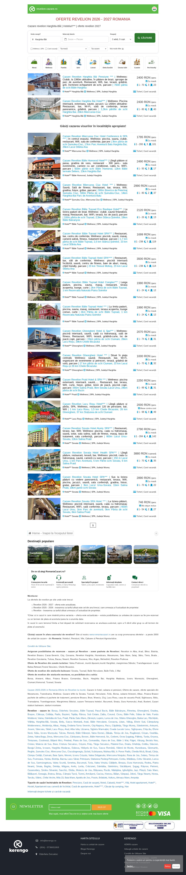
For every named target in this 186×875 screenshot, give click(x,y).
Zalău (103, 714)
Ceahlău (154, 733)
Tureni (81, 774)
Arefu (73, 766)
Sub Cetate (93, 714)
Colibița (49, 714)
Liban (122, 721)
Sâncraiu (40, 729)
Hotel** (151, 782)
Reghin (31, 751)
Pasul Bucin (101, 710)
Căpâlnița (116, 725)
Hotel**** (98, 786)
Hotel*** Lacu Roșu (73, 419)
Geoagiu (42, 774)
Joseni (31, 729)
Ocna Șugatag (127, 736)
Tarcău (31, 777)
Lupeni (100, 718)
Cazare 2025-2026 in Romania (42, 690)
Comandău (94, 740)
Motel (103, 782)
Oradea (154, 710)
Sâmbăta (101, 766)
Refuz (167, 866)
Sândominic (142, 725)
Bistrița (55, 759)
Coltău (145, 744)
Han (127, 786)
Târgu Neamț (143, 774)
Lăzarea (85, 729)
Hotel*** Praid (70, 394)
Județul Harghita (94, 175)
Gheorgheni (143, 710)
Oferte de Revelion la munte (72, 690)
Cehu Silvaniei (144, 759)
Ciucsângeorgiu (75, 751)
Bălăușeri (32, 774)
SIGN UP (102, 807)
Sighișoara (136, 729)
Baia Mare (70, 777)
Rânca (82, 714)
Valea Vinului (100, 762)
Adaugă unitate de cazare (136, 849)
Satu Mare (152, 770)
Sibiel (48, 729)
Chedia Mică (138, 751)
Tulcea (62, 733)
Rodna (148, 762)
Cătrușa (40, 714)
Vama (40, 718)
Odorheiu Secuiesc (68, 710)
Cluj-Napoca (98, 725)
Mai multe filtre (115, 49)
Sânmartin (153, 748)
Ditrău (72, 770)
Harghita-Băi (42, 721)
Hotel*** (120, 782)
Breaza (122, 762)
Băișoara (97, 770)
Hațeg (63, 725)
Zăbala (109, 733)
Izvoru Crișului (80, 755)
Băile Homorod (97, 736)
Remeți (70, 733)
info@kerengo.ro (48, 840)
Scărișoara (96, 751)
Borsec (85, 736)
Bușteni (65, 714)
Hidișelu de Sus (89, 748)
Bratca (51, 774)
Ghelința (136, 744)
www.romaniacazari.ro (100, 634)
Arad (86, 721)
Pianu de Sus (80, 740)
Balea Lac (142, 718)
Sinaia (39, 766)
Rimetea (131, 710)
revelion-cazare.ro (46, 8)
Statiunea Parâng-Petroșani (104, 759)
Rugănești (135, 733)
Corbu (122, 759)
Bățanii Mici (56, 740)
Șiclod (87, 751)
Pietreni (154, 766)
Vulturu (111, 777)
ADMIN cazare (131, 844)
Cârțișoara (75, 736)
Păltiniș (138, 736)
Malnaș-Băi (109, 751)
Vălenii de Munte (124, 748)
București (81, 762)
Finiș (89, 744)
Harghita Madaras (61, 748)
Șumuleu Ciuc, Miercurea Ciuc (51, 751)
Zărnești (91, 718)
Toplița (74, 714)
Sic (107, 736)
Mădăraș (131, 759)
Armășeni (90, 774)
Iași (136, 770)
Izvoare (46, 748)
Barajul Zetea (34, 748)
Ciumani (47, 755)
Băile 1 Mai (122, 740)
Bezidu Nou (152, 740)
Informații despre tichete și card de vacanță (49, 791)
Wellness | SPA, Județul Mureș (95, 443)
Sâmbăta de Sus (53, 718)
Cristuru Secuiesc (68, 744)
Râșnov (144, 766)
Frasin (94, 777)
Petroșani (84, 759)
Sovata (53, 721)
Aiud (67, 729)
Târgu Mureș (128, 725)
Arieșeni (154, 725)
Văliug (129, 721)
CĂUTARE (146, 38)
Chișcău (147, 729)
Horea (155, 774)
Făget (133, 740)
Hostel (31, 786)
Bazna (63, 759)
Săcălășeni (125, 766)
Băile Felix (129, 714)
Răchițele (153, 718)
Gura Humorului (135, 762)
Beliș (61, 721)
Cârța (155, 751)
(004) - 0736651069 (49, 847)
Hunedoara (140, 748)
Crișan (145, 733)
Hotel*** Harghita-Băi (74, 91)
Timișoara (32, 740)
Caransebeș (34, 770)
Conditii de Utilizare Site (39, 646)
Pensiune (77, 782)
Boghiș (47, 766)
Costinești (44, 740)
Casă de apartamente (82, 786)
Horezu (108, 774)
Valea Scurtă (59, 762)
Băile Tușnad (86, 710)
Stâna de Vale (143, 714)
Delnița (56, 766)
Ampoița (135, 777)
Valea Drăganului (96, 755)
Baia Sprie (58, 755)
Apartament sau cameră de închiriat (52, 786)
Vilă (127, 782)
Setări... (130, 866)
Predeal (67, 740)
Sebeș (144, 755)
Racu (107, 725)
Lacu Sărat (73, 759)
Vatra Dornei (97, 733)
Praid (65, 718)
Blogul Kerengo (88, 849)
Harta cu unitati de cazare (92, 844)
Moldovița (47, 725)
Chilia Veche (49, 777)
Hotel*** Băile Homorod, (75, 175)
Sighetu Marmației (99, 729)
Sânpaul (124, 774)
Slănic (38, 777)
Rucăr (107, 770)
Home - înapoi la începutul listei (52, 533)
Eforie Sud (139, 721)
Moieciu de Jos (84, 770)
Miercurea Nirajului (116, 755)
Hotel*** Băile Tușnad (74, 224)
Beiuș (59, 774)
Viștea (47, 759)
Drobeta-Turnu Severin (78, 725)
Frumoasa (38, 759)
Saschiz (63, 770)
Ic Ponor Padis (123, 751)
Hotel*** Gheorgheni (73, 346)
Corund (111, 714)
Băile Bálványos (117, 710)
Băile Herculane (98, 721)
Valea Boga (40, 736)
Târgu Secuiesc (101, 744)
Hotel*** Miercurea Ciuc (75, 151)
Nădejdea (116, 770)
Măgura (65, 766)
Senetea (71, 762)
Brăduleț (103, 777)
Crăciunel (90, 766)
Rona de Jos (133, 755)
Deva (49, 736)
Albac (56, 725)
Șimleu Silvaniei (49, 770)
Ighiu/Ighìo (127, 770)
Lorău (81, 766)
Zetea (30, 736)
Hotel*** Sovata (71, 443)
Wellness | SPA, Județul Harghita (101, 91)
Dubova (75, 748)
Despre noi (86, 853)
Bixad (148, 751)
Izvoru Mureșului (49, 733)
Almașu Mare (122, 777)
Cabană (111, 782)
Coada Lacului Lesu (120, 729)
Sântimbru (113, 766)
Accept (176, 866)
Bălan (116, 774)
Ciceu (119, 714)
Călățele (113, 762)
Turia (90, 762)
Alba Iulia (74, 729)
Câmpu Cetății (35, 755)
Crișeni (82, 744)
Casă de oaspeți (91, 782)
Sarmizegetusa (43, 762)
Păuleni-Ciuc (117, 744)
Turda (146, 736)
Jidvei (133, 774)
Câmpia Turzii (70, 774)
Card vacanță (52, 49)
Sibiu (36, 733)
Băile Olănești (83, 733)
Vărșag (140, 740)
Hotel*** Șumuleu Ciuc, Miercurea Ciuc (82, 200)
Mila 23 (60, 777)
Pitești (142, 770)
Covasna (112, 721)
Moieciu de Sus (44, 744)
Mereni (68, 755)
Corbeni (114, 736)
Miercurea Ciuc (61, 736)
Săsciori (154, 744)
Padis (57, 714)
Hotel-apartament (138, 782)
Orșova (154, 736)
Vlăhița (31, 721)
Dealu (128, 744)
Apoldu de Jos (83, 777)
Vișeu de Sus (108, 740)
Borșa (55, 710)
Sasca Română (107, 748)
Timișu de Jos (121, 733)
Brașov (31, 714)
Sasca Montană (74, 721)
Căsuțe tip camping (113, 786)
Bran (55, 744)
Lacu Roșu (57, 729)
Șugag (136, 766)
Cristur (31, 744)
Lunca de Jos (111, 718)
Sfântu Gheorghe (127, 718)
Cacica (99, 774)
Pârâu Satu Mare (77, 718)
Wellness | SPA (38, 49)
